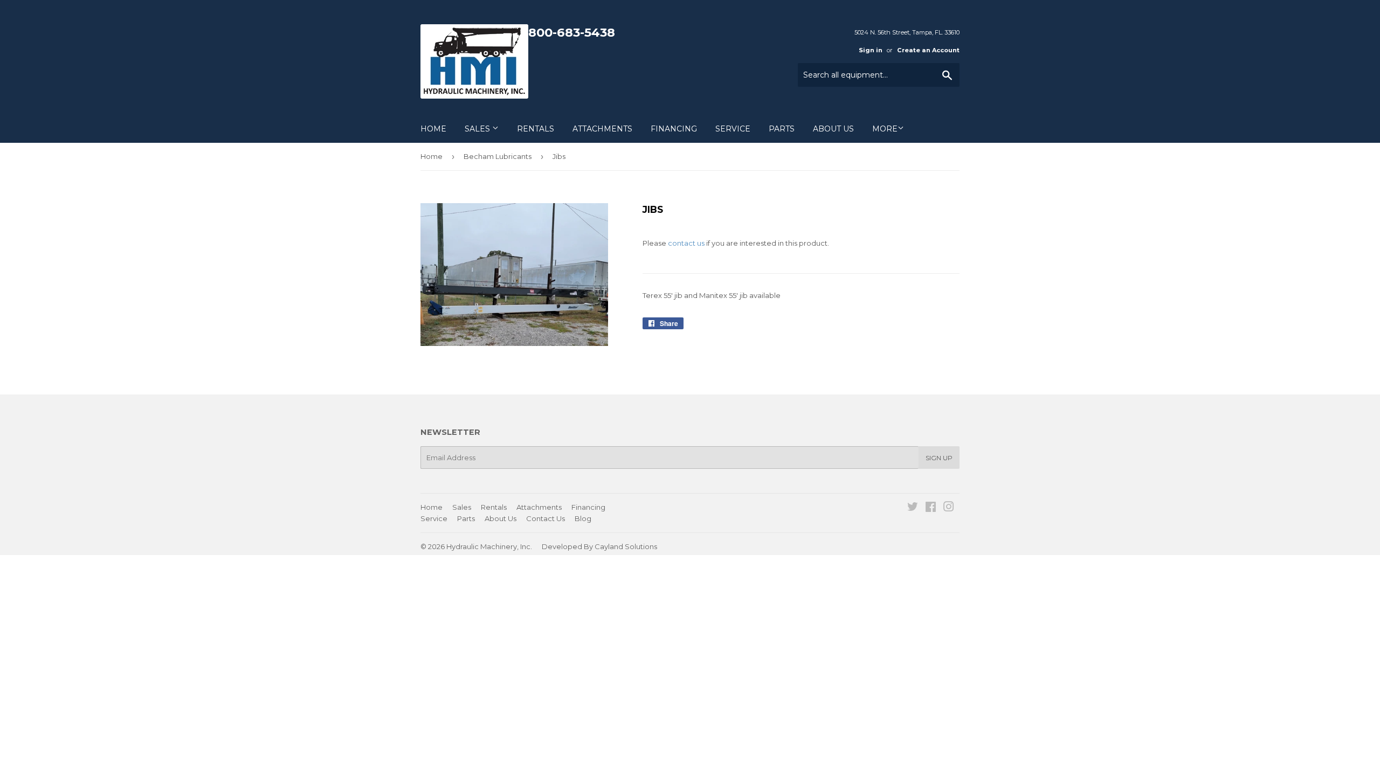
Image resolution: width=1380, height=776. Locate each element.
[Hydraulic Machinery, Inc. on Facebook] (930, 508)
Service (732, 129)
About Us (833, 129)
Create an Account (928, 50)
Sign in (870, 50)
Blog (583, 518)
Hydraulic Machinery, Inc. (489, 546)
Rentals (535, 129)
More (885, 129)
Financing (674, 129)
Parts (782, 129)
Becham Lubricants (498, 156)
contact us (686, 243)
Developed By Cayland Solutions (599, 546)
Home (433, 129)
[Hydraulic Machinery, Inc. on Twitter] (912, 508)
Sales (478, 129)
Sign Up (939, 458)
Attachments (602, 129)
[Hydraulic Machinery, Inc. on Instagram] (948, 508)
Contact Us (545, 518)
